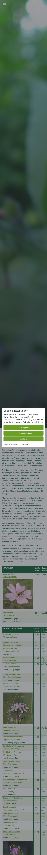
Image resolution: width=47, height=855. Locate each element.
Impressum (25, 444)
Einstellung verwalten (23, 433)
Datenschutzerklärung (10, 444)
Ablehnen (23, 439)
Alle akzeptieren (23, 427)
